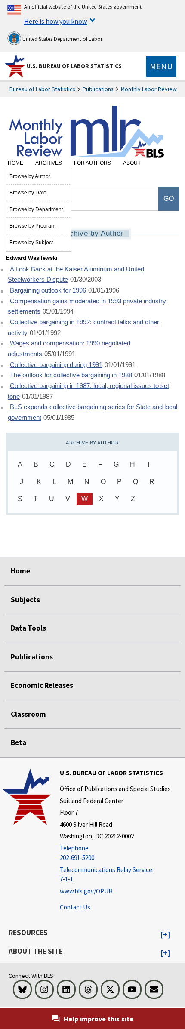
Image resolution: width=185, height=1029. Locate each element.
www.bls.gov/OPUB (86, 891)
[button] (165, 934)
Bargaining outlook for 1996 (48, 290)
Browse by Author (29, 176)
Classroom (28, 714)
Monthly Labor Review (149, 89)
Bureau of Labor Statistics (42, 89)
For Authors (92, 163)
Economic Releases (42, 685)
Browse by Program (32, 226)
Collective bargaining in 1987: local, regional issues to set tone (88, 391)
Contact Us (75, 907)
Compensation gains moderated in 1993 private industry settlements (87, 306)
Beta (18, 742)
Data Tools (28, 628)
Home (15, 163)
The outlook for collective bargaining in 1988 (71, 375)
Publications (98, 89)
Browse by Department (36, 209)
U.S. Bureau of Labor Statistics (74, 66)
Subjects (25, 599)
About (132, 163)
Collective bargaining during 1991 (56, 364)
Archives (48, 163)
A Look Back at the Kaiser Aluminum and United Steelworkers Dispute (76, 274)
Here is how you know (55, 21)
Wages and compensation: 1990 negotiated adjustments (69, 348)
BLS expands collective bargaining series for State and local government (92, 412)
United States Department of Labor (61, 39)
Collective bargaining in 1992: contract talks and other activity (83, 327)
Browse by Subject (31, 243)
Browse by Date (27, 193)
